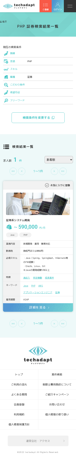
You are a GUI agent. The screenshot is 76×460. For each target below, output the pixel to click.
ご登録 (46, 9)
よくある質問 (19, 394)
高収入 (26, 277)
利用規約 (19, 414)
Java (25, 285)
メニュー (70, 6)
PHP (33, 285)
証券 (57, 292)
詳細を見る (37, 307)
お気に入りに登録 (60, 185)
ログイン (58, 9)
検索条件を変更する (36, 117)
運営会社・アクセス (38, 441)
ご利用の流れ (19, 384)
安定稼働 (37, 277)
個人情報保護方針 (19, 424)
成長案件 (49, 277)
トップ (19, 374)
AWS (40, 285)
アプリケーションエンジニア (37, 292)
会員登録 (19, 404)
